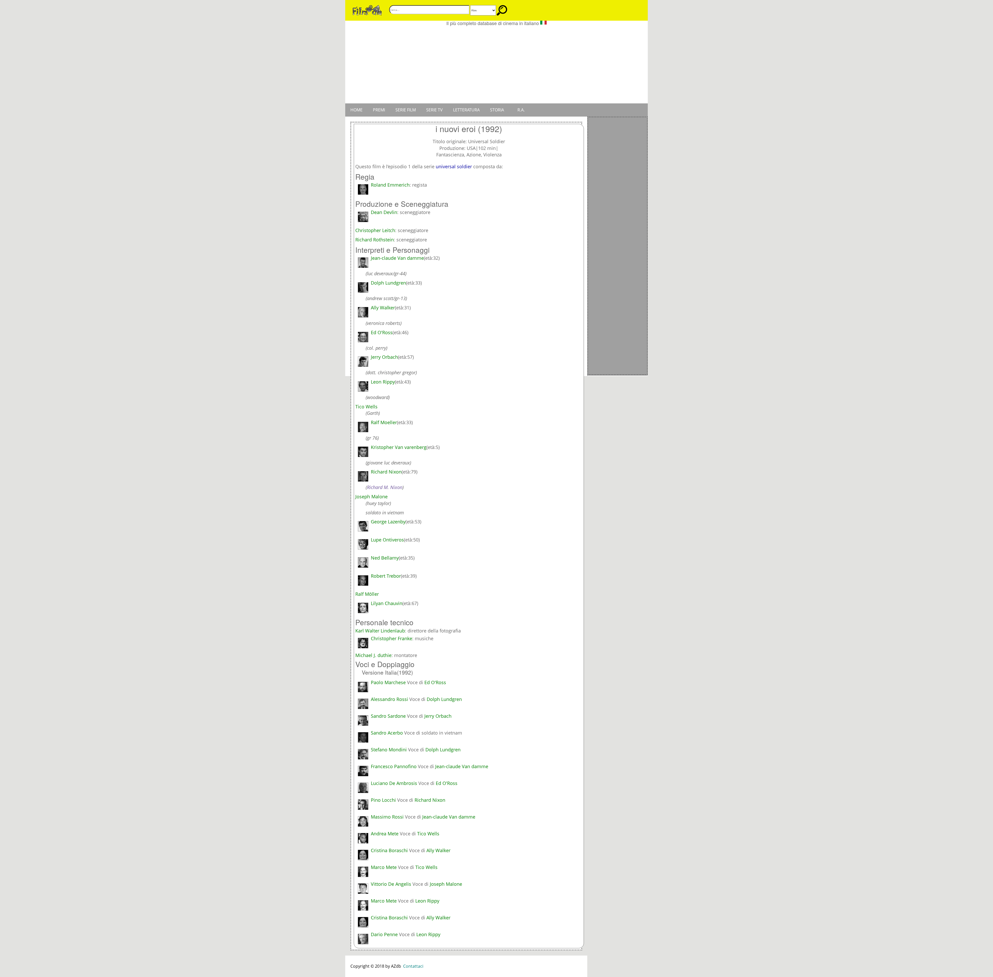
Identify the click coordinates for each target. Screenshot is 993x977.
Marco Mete (384, 867)
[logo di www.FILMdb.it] (367, 10)
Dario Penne (384, 934)
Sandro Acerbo (387, 733)
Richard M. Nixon (384, 487)
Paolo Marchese (388, 682)
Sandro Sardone (388, 716)
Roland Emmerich (390, 185)
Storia (497, 110)
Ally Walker (438, 850)
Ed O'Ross (435, 682)
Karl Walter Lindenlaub (380, 631)
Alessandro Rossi (389, 699)
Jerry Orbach (438, 716)
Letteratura (466, 110)
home (356, 110)
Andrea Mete (384, 833)
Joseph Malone (446, 884)
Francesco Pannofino (394, 766)
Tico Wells (428, 833)
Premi (379, 110)
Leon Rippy (427, 901)
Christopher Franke (391, 638)
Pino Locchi (383, 800)
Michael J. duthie (373, 655)
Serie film (405, 110)
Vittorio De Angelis (391, 884)
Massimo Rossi (387, 817)
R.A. (521, 110)
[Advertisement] (496, 64)
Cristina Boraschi (389, 850)
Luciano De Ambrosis (394, 783)
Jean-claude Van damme (461, 766)
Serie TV (434, 110)
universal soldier (454, 166)
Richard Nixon (430, 800)
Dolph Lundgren (444, 699)
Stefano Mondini (389, 749)
